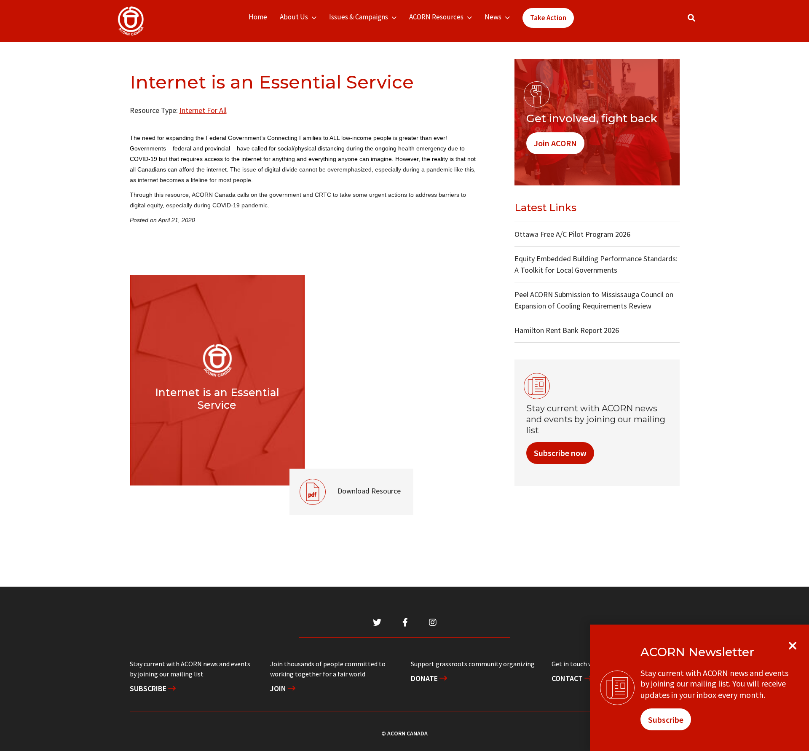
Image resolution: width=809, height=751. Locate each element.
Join (279, 688)
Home (258, 16)
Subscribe (149, 688)
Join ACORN (555, 143)
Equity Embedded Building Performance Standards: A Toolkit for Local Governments (596, 264)
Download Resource (345, 482)
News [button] (493, 16)
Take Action (548, 17)
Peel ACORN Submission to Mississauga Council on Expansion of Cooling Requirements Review (593, 300)
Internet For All (203, 110)
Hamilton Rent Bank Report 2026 (566, 330)
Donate (425, 678)
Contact (568, 678)
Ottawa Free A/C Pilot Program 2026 (572, 234)
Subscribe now (560, 453)
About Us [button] (294, 16)
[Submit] (700, 21)
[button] (691, 18)
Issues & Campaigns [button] (358, 16)
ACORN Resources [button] (436, 16)
